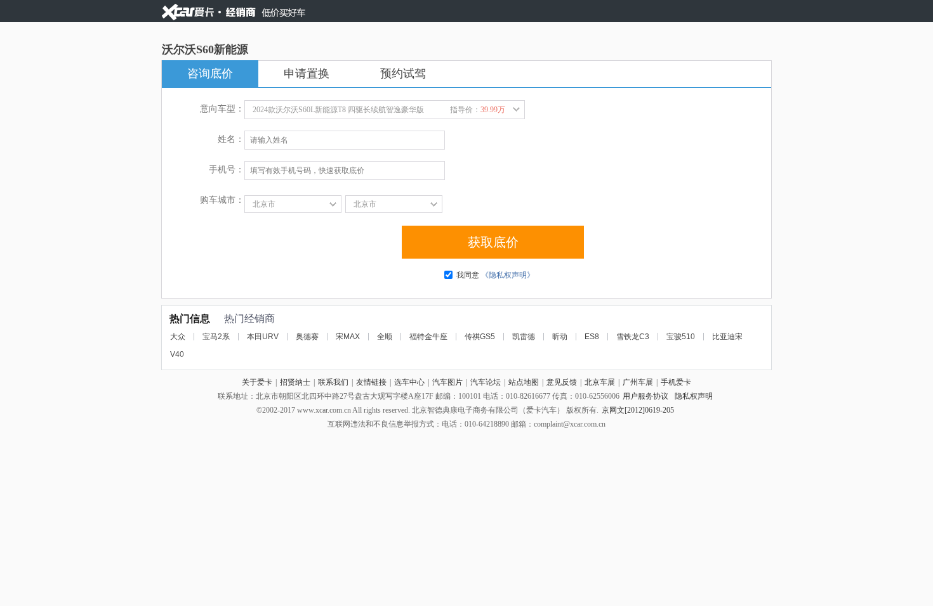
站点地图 (523, 382)
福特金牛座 (428, 336)
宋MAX (348, 336)
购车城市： (222, 200)
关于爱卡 (257, 382)
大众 (177, 336)
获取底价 (493, 242)
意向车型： (222, 108)
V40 (177, 354)
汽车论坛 (485, 382)
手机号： (226, 169)
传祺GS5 (480, 336)
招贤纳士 (295, 382)
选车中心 (409, 382)
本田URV (263, 336)
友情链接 (371, 382)
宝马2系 (216, 336)
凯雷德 (523, 336)
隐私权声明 (694, 396)
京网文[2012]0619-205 (638, 410)
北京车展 (600, 382)
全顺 (384, 336)
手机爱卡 (676, 382)
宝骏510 (680, 336)
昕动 (559, 336)
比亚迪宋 (727, 336)
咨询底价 (210, 73)
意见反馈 (561, 382)
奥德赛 (307, 336)
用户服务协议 (645, 396)
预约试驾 (403, 73)
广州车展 (638, 382)
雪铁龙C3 (632, 336)
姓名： (231, 139)
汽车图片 (447, 382)
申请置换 (306, 73)
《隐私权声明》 (507, 275)
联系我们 (333, 382)
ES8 (592, 336)
